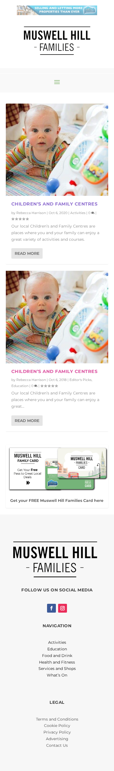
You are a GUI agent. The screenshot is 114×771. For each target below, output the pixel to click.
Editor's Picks (80, 380)
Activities (78, 213)
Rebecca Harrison (31, 213)
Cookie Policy (57, 725)
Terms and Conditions (57, 719)
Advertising (57, 738)
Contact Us (57, 745)
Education (19, 386)
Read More (27, 253)
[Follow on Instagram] (62, 608)
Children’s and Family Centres (54, 204)
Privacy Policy (57, 732)
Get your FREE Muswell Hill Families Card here (56, 500)
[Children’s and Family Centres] (57, 150)
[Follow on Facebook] (51, 608)
